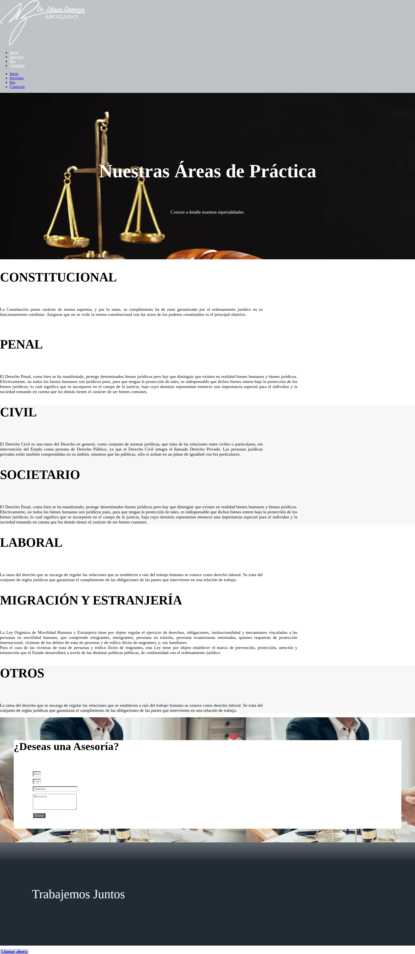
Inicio (14, 53)
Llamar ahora (14, 951)
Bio (12, 61)
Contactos (17, 66)
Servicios (17, 57)
